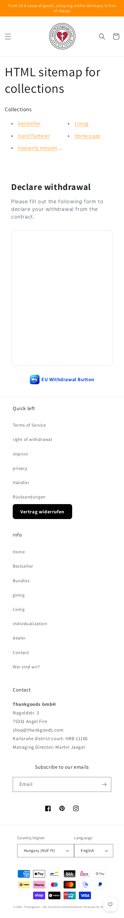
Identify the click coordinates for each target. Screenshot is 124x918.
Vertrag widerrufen (42, 512)
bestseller (29, 123)
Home (19, 552)
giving (19, 595)
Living (82, 123)
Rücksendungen (29, 497)
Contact (21, 652)
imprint (20, 454)
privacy (20, 468)
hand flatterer (34, 135)
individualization (30, 623)
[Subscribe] (104, 784)
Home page (87, 135)
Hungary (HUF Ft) (39, 850)
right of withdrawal (32, 439)
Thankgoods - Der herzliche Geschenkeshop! (53, 906)
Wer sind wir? (26, 667)
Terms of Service (29, 425)
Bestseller (23, 566)
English (87, 850)
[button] (8, 37)
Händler (21, 482)
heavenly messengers (42, 148)
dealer (19, 638)
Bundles (21, 581)
